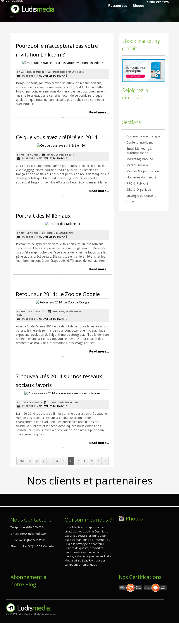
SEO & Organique (138, 189)
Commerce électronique (143, 136)
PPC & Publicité (137, 183)
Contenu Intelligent (139, 142)
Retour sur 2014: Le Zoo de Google (58, 294)
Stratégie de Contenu (141, 195)
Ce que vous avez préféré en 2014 (56, 137)
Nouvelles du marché (53, 75)
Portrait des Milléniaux (43, 215)
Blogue (138, 5)
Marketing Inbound (139, 159)
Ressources (117, 5)
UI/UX (130, 202)
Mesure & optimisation (142, 171)
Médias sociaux (137, 165)
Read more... (99, 112)
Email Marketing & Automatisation (139, 150)
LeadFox (87, 560)
